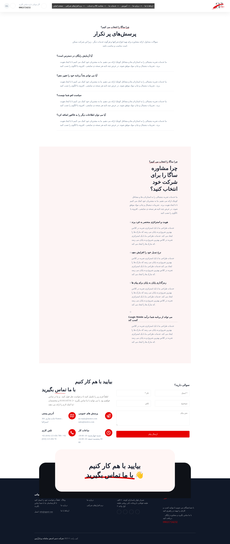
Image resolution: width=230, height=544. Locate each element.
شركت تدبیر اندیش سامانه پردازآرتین (49, 538)
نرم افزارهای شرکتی (74, 6)
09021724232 (25, 7)
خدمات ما (112, 6)
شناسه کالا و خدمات (95, 6)
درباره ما (136, 6)
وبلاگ (63, 500)
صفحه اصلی (58, 6)
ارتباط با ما (149, 6)
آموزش (124, 6)
